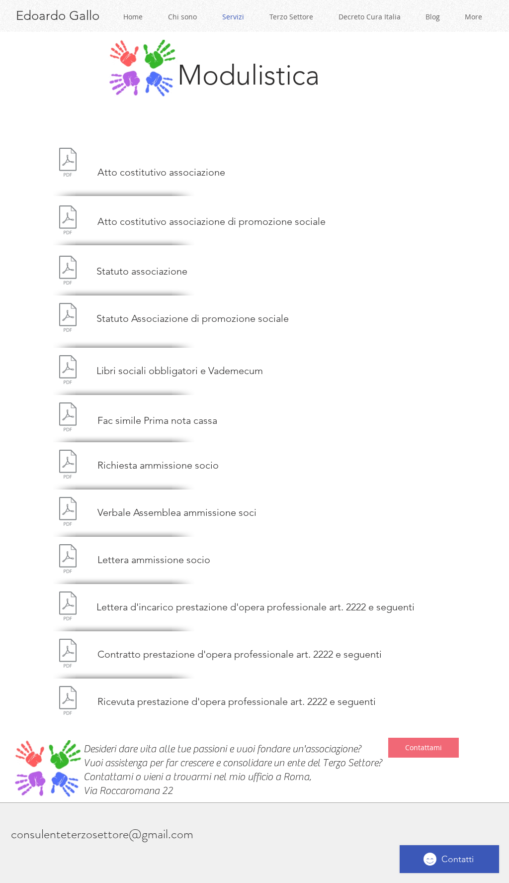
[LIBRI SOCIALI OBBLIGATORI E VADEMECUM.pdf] (68, 371)
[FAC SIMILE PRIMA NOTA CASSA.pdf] (68, 418)
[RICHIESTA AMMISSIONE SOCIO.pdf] (68, 465)
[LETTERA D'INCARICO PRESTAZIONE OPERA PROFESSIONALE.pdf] (68, 607)
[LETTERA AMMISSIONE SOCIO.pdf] (68, 560)
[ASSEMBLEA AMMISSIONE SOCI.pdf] (68, 512)
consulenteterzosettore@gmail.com (102, 834)
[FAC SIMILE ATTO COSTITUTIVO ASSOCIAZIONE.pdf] (68, 163)
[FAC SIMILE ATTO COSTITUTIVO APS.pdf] (68, 221)
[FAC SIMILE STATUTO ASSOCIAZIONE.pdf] (68, 271)
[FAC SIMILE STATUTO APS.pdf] (68, 318)
